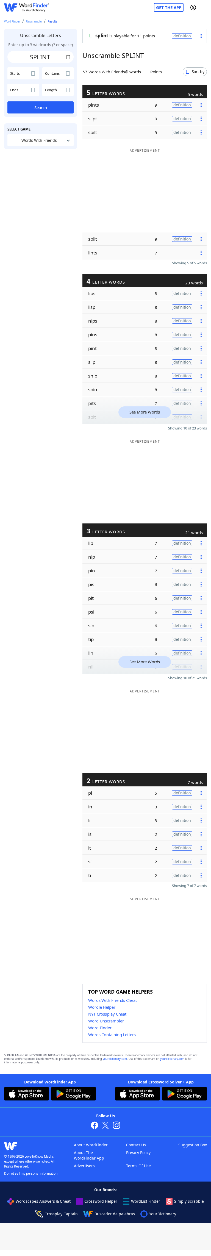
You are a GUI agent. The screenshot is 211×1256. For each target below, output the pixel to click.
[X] (105, 1126)
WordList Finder (145, 1201)
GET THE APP (168, 7)
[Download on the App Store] (26, 1094)
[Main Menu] (204, 7)
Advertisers (84, 1165)
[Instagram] (116, 1126)
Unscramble (34, 21)
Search (40, 107)
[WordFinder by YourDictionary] (26, 7)
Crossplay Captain (61, 1213)
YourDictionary (162, 1213)
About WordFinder (91, 1144)
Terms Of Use (138, 1165)
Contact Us (136, 1144)
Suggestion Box (192, 1144)
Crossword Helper (100, 1201)
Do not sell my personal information (30, 1173)
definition (182, 35)
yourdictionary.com (115, 1059)
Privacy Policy (138, 1152)
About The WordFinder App (89, 1155)
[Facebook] (94, 1126)
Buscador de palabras (115, 1213)
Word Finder (12, 21)
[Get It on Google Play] (73, 1094)
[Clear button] (68, 57)
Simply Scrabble (189, 1201)
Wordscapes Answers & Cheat (43, 1201)
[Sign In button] (193, 7)
